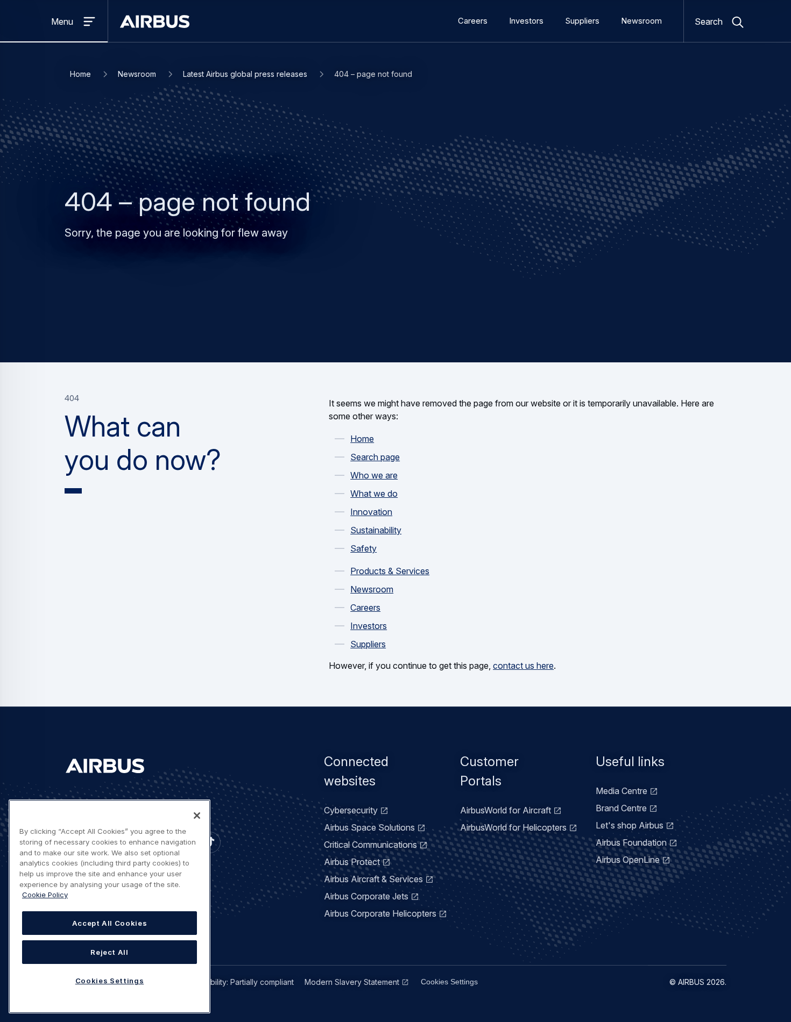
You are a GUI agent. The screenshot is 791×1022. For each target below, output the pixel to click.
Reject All (109, 952)
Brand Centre (621, 808)
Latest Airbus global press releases (245, 73)
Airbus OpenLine (628, 859)
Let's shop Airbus (629, 825)
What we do (374, 493)
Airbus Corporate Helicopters (380, 913)
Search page (375, 457)
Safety (363, 548)
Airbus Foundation (631, 842)
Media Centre (621, 790)
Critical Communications (370, 844)
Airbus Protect (352, 861)
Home (80, 73)
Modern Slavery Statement (352, 982)
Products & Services (389, 571)
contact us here (523, 665)
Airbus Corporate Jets (366, 896)
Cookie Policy (45, 894)
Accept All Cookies (109, 923)
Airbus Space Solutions (369, 827)
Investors (526, 21)
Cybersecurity (351, 810)
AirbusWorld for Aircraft (505, 810)
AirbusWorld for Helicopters (513, 827)
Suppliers (582, 21)
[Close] (197, 815)
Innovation (371, 511)
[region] (109, 906)
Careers (473, 21)
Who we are (374, 475)
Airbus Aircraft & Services (373, 879)
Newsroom (641, 21)
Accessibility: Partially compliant (238, 982)
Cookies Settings (449, 981)
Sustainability (375, 530)
